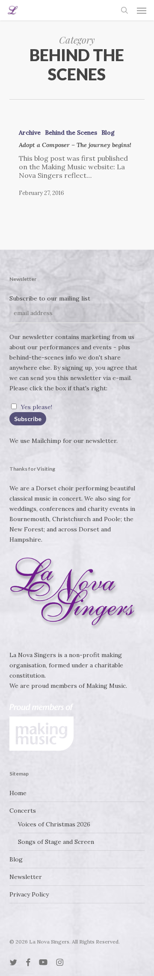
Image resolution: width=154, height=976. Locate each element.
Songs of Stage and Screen (56, 842)
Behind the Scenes (71, 132)
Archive (30, 132)
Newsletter (25, 877)
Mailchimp (46, 441)
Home (18, 793)
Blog (108, 132)
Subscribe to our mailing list (49, 298)
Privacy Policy (29, 894)
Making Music (106, 686)
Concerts (22, 810)
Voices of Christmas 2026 (54, 824)
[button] (141, 10)
